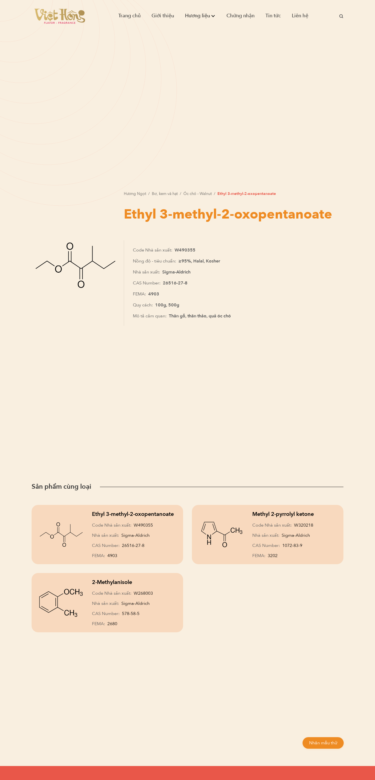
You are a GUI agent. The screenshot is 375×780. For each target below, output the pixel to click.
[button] (200, 16)
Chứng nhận (240, 15)
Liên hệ (300, 15)
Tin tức (273, 15)
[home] (60, 15)
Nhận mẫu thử (323, 743)
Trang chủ (129, 15)
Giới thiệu (163, 15)
